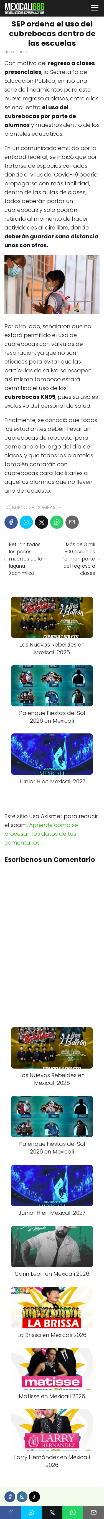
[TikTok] (34, 1496)
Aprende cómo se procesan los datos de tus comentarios (41, 834)
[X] (41, 522)
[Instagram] (22, 1496)
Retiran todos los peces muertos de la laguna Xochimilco (25, 558)
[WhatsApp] (57, 522)
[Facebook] (11, 522)
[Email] (72, 522)
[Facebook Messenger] (26, 522)
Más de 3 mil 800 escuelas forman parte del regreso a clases (78, 558)
